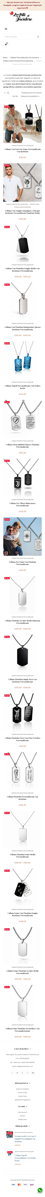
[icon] (12, 1073)
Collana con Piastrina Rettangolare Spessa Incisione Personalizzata (23, 328)
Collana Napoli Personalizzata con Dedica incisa (22, 387)
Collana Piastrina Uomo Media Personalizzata (22, 855)
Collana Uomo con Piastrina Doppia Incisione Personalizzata (23, 914)
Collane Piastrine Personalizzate (23, 145)
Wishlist (22, 1116)
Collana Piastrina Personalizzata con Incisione (22, 798)
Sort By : (16, 96)
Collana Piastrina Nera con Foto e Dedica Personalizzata (22, 739)
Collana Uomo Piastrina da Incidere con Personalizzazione (22, 1029)
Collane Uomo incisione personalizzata (18, 61)
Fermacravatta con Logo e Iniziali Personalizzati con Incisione (25, 1139)
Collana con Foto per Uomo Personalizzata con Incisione (22, 150)
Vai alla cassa (22, 1119)
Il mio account (22, 1112)
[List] (8, 93)
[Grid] (4, 93)
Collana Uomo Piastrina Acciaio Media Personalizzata (22, 972)
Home (5, 58)
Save (8, 107)
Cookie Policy (22, 1096)
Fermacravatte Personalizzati (24, 1132)
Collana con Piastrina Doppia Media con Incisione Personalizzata (22, 269)
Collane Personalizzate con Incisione (24, 58)
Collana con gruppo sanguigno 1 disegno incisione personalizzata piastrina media (22, 212)
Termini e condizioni (22, 1089)
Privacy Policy (22, 1092)
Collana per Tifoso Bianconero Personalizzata (23, 504)
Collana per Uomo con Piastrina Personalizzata (22, 563)
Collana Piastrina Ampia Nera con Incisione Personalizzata (22, 680)
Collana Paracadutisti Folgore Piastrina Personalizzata (22, 445)
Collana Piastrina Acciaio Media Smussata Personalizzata (22, 621)
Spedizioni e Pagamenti (22, 1100)
